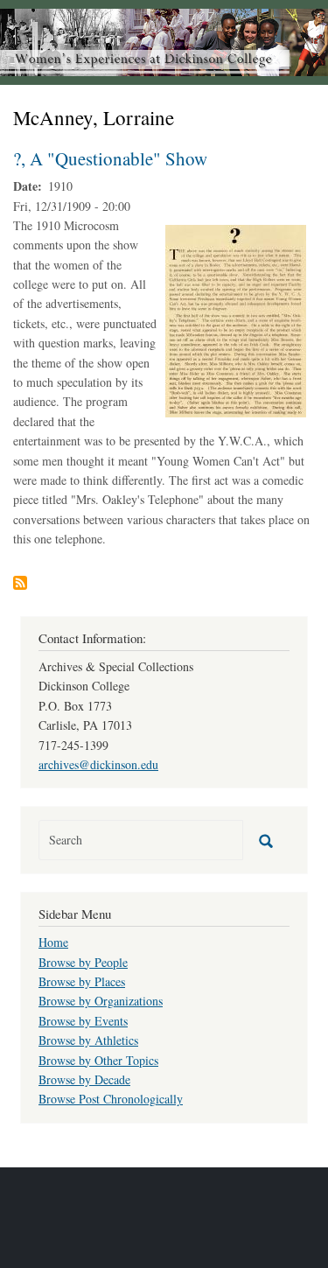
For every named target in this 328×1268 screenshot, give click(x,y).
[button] (235, 319)
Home (53, 942)
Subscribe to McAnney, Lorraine (20, 583)
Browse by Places (81, 981)
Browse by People (83, 962)
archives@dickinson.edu (98, 764)
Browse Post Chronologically (110, 1098)
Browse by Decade (84, 1079)
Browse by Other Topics (98, 1060)
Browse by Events (83, 1020)
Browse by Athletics (88, 1040)
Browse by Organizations (100, 1000)
